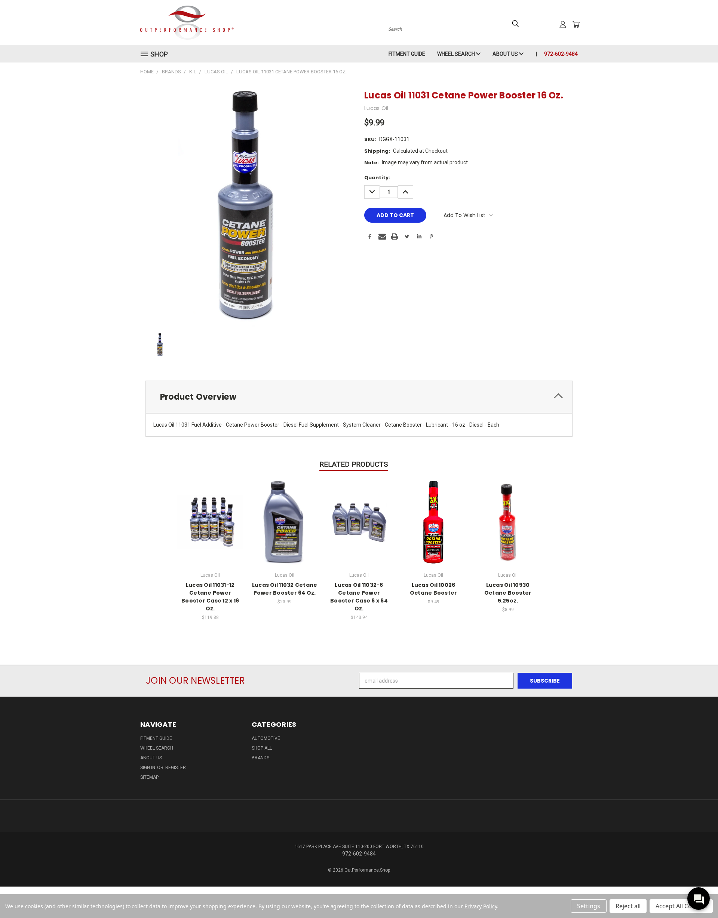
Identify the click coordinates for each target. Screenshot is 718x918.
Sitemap (149, 777)
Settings (588, 906)
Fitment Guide (407, 54)
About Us (506, 54)
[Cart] (576, 24)
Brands (260, 757)
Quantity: (377, 177)
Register (175, 767)
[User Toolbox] (563, 24)
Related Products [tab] (353, 464)
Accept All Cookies (681, 906)
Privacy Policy (480, 906)
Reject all (628, 906)
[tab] (359, 397)
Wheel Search (456, 54)
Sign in (148, 767)
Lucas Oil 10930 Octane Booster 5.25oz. (508, 592)
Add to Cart (210, 521)
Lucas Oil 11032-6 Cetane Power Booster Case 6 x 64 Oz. (359, 596)
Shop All (262, 748)
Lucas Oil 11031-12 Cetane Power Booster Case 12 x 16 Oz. (210, 596)
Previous (698, 894)
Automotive (266, 738)
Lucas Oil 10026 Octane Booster (433, 589)
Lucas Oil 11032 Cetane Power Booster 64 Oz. (284, 589)
